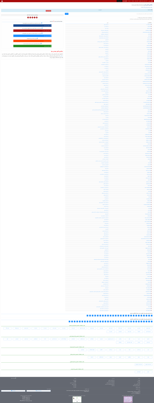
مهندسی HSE (7, 328)
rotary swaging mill (148, 221)
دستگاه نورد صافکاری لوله (105, 200)
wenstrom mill (148, 303)
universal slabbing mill (147, 295)
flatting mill (149, 98)
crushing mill (149, 87)
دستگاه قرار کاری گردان (105, 221)
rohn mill (149, 210)
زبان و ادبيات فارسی (54, 338)
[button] (143, 1)
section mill (149, 233)
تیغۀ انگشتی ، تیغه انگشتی (105, 94)
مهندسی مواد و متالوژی (82, 328)
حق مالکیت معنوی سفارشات (136, 385)
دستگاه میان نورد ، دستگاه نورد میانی (104, 128)
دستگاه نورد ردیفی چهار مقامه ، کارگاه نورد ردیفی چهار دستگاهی (101, 102)
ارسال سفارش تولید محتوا (47, 36)
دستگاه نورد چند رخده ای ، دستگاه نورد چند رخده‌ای (102, 268)
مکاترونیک (139, 331)
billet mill (149, 43)
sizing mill (149, 252)
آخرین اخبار (74, 380)
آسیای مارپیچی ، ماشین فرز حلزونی (104, 261)
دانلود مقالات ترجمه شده (111, 381)
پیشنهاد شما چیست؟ (48, 10)
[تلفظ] (151, 9)
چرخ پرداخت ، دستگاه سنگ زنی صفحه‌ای (103, 142)
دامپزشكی (111, 357)
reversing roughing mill (147, 204)
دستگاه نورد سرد (106, 66)
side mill (149, 246)
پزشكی (148, 357)
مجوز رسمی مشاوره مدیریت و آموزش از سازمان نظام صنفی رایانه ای (77, 395)
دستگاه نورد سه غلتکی (105, 280)
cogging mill (149, 58)
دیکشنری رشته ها (119, 1)
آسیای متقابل (106, 168)
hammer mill (149, 113)
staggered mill (148, 263)
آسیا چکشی (106, 39)
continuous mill (148, 77)
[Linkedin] (28, 17)
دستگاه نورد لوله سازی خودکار (105, 32)
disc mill (149, 89)
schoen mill (149, 231)
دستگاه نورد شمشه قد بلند (105, 119)
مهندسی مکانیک (120, 328)
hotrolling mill (149, 125)
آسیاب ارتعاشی (106, 299)
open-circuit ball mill (147, 166)
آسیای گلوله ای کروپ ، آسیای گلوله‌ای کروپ (103, 138)
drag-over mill (148, 91)
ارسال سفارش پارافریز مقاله (47, 41)
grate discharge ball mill (147, 106)
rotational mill (148, 223)
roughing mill (149, 225)
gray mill (149, 109)
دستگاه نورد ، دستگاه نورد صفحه (104, 215)
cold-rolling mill (148, 68)
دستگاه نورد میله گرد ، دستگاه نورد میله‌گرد (103, 36)
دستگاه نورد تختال (106, 255)
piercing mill (149, 174)
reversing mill (149, 202)
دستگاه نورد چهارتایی (106, 195)
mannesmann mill (148, 153)
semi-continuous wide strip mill (146, 238)
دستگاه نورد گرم (106, 121)
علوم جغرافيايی (35, 338)
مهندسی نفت (45, 328)
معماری (148, 371)
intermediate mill (148, 128)
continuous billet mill (147, 75)
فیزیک (129, 349)
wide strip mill (148, 305)
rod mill (149, 208)
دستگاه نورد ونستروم (106, 303)
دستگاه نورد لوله (106, 179)
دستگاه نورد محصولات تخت (105, 98)
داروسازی (120, 357)
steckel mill (149, 265)
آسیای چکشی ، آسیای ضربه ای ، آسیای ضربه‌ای (103, 126)
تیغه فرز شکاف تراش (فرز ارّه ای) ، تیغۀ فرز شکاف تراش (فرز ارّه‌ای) (101, 259)
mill (150, 161)
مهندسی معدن (63, 328)
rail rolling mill (148, 198)
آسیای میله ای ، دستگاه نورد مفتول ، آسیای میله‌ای (102, 208)
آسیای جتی (107, 132)
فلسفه (45, 338)
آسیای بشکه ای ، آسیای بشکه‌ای (104, 285)
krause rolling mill (148, 136)
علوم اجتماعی (73, 338)
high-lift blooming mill (147, 119)
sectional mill (149, 234)
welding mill (149, 301)
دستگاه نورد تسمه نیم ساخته (105, 244)
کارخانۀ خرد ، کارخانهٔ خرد (105, 159)
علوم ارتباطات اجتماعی (63, 338)
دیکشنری (61, 56)
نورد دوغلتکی (106, 287)
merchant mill (148, 157)
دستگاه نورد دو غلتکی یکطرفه (105, 193)
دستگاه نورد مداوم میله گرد (105, 73)
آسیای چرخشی (106, 223)
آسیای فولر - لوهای (106, 104)
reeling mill (149, 200)
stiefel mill (149, 267)
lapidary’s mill (148, 140)
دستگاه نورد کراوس (106, 136)
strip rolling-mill (148, 272)
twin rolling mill (148, 287)
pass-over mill (148, 170)
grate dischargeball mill (147, 108)
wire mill (149, 306)
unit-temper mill (148, 291)
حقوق (129, 338)
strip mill (149, 270)
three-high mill (148, 280)
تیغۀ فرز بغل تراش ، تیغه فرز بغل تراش (104, 246)
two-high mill (149, 289)
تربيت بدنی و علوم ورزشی (110, 338)
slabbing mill (149, 255)
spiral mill (149, 261)
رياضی (120, 349)
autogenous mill (148, 30)
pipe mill (149, 180)
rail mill (149, 197)
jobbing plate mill (148, 134)
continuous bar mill (148, 74)
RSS (74, 381)
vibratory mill (148, 299)
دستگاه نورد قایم (106, 297)
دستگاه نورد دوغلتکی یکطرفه (105, 170)
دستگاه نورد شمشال (106, 43)
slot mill (149, 259)
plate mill (149, 185)
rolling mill (149, 216)
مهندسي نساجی (54, 328)
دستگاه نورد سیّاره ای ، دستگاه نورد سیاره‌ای (103, 181)
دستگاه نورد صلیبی (106, 263)
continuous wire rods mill (147, 83)
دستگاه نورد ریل (106, 197)
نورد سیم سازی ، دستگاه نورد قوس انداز (104, 151)
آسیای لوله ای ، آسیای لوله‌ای (105, 282)
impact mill (149, 127)
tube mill (149, 282)
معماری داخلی (138, 371)
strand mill (149, 269)
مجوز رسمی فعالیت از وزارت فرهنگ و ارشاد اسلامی (128, 395)
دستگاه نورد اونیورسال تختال (105, 295)
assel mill (149, 26)
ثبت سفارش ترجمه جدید (47, 25)
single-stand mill (148, 248)
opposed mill (149, 168)
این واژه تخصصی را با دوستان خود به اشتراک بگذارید (32, 14)
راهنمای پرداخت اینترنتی (73, 383)
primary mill (149, 189)
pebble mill (149, 172)
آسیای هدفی (106, 276)
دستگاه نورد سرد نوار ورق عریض (104, 64)
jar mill (149, 130)
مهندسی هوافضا (17, 328)
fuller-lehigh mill (148, 104)
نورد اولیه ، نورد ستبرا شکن (105, 164)
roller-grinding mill (148, 214)
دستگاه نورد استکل (106, 265)
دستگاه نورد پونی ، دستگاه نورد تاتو (104, 187)
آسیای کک (107, 60)
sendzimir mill (148, 240)
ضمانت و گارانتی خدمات (137, 384)
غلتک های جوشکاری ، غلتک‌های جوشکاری (103, 301)
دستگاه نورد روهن (106, 210)
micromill (149, 159)
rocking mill (149, 206)
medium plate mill (148, 155)
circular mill (149, 55)
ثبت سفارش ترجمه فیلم (47, 46)
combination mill (148, 70)
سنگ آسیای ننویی (106, 206)
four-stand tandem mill (147, 102)
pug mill (149, 191)
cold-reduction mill (148, 66)
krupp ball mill (148, 138)
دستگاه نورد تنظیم (106, 251)
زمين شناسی (110, 349)
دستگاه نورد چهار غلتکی (105, 100)
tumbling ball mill (148, 284)
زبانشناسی (139, 342)
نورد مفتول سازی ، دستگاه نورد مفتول (104, 308)
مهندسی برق (139, 328)
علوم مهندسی (120, 331)
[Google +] (30, 17)
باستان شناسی (148, 342)
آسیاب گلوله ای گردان (105, 284)
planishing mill (148, 183)
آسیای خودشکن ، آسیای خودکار (104, 30)
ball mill (149, 34)
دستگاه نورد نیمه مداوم (105, 236)
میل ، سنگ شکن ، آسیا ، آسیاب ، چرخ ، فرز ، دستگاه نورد (102, 161)
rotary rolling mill (148, 219)
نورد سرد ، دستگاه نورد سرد (105, 62)
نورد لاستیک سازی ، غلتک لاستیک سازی (103, 227)
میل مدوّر (107, 55)
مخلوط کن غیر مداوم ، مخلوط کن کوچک (103, 37)
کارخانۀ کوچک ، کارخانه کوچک (104, 162)
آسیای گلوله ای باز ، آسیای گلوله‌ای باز (104, 166)
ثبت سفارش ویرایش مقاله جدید (46, 30)
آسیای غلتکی (106, 87)
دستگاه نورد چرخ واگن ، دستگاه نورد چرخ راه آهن (102, 41)
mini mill (149, 163)
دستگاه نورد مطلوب (106, 24)
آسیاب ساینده (106, 28)
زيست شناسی (138, 349)
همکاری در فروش (74, 384)
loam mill (149, 149)
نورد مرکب (107, 70)
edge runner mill (148, 92)
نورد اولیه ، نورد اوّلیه (106, 189)
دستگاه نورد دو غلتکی (105, 289)
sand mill (149, 229)
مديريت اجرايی (26, 338)
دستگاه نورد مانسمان (106, 153)
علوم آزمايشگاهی (101, 357)
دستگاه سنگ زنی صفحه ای (105, 140)
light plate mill (148, 147)
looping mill (149, 151)
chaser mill (149, 49)
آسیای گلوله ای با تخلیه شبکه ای (104, 106)
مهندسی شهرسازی (26, 328)
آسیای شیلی (106, 49)
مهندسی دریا (110, 331)
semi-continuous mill (147, 236)
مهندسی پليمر (73, 328)
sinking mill (149, 250)
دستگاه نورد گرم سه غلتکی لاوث (104, 145)
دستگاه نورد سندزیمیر (105, 240)
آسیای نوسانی (106, 130)
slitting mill (149, 257)
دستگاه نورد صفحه (106, 134)
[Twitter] (32, 17)
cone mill (149, 72)
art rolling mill (148, 24)
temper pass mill (148, 278)
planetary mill (148, 181)
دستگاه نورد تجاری (106, 157)
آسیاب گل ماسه (106, 149)
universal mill (149, 293)
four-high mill (149, 100)
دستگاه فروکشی (106, 250)
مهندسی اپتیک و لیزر (148, 331)
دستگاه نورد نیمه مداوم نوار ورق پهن (104, 238)
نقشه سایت (74, 387)
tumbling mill (149, 286)
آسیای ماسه (106, 229)
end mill (149, 94)
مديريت (139, 338)
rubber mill (149, 227)
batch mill (149, 38)
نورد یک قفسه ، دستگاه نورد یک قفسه (104, 248)
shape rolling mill (148, 242)
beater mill (149, 39)
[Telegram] (37, 17)
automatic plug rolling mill (147, 32)
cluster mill (149, 56)
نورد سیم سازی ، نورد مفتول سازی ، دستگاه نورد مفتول (102, 306)
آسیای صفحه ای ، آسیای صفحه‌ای (104, 89)
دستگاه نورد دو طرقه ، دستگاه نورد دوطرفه (103, 202)
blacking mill (149, 45)
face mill (149, 96)
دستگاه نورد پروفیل (106, 232)
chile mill (149, 51)
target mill (149, 276)
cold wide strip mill (148, 64)
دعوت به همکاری (138, 387)
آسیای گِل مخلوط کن (105, 191)
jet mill (149, 132)
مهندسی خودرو (129, 331)
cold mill (149, 62)
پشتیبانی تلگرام (13, 390)
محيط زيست (35, 328)
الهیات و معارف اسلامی (129, 342)
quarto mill (149, 195)
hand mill (149, 117)
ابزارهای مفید (74, 385)
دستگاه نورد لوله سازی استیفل (105, 267)
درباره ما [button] (129, 1)
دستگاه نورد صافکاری (106, 183)
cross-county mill (148, 85)
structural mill (148, 274)
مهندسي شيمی (101, 328)
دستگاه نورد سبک (106, 178)
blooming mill (149, 47)
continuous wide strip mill (147, 81)
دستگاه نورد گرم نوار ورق (105, 123)
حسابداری (148, 338)
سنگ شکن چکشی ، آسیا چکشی (104, 113)
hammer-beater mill (148, 115)
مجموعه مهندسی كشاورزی (148, 364)
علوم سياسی (17, 338)
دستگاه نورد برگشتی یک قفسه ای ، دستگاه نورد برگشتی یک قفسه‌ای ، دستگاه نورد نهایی (99, 291)
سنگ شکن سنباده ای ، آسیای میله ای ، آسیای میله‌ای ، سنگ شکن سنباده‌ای (100, 212)
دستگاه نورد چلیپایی (106, 85)
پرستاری (139, 357)
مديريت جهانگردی (82, 338)
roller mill (149, 212)
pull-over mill (149, 193)
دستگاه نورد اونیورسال (105, 293)
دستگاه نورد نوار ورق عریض (105, 304)
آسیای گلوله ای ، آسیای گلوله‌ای (104, 34)
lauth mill (149, 144)
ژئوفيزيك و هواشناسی (92, 349)
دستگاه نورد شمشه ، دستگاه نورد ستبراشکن (103, 47)
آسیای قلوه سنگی (106, 172)
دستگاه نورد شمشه (106, 225)
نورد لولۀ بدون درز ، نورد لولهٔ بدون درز (104, 174)
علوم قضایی (120, 342)
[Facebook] (34, 17)
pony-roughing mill (148, 187)
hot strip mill (149, 123)
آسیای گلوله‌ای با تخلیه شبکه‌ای (104, 108)
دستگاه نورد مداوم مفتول (105, 83)
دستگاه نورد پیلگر (106, 176)
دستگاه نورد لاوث (106, 144)
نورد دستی (107, 117)
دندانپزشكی (92, 357)
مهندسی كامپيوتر (148, 328)
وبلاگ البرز (139, 383)
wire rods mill (148, 308)
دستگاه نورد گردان (106, 219)
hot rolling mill (148, 121)
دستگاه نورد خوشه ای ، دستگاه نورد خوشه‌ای (103, 56)
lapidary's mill (148, 142)
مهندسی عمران (129, 328)
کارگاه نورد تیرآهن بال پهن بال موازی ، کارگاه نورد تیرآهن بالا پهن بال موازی (100, 109)
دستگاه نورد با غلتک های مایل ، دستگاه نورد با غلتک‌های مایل (101, 217)
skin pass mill (148, 253)
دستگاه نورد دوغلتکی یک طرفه (105, 90)
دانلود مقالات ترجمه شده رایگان (110, 383)
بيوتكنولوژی (129, 357)
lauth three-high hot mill (147, 145)
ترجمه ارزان (113, 385)
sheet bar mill (148, 244)
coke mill (149, 60)
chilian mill (149, 53)
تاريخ (7, 338)
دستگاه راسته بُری (106, 257)
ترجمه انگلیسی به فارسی (111, 380)
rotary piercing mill (148, 217)
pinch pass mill (148, 178)
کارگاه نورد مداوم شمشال (105, 75)
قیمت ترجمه (136, 1)
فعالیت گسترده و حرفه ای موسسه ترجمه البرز (25, 395)
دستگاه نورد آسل (106, 26)
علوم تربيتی (101, 338)
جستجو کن (66, 13)
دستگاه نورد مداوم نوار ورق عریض (104, 81)
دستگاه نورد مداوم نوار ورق (105, 79)
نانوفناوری (101, 349)
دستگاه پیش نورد (106, 58)
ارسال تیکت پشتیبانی (39, 390)
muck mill (149, 164)
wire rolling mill (148, 310)
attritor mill (149, 28)
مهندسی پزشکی (92, 328)
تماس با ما (138, 381)
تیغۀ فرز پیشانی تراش (105, 96)
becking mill (149, 41)
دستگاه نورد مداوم (106, 77)
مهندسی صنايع (110, 328)
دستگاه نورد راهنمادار (106, 111)
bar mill (149, 36)
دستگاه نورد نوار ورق (106, 270)
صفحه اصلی (150, 1)
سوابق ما (139, 380)
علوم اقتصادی (91, 338)
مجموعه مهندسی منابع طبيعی (139, 364)
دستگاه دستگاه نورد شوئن (105, 231)
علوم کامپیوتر (82, 349)
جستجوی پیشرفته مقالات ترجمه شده (109, 384)
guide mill (149, 111)
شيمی (148, 349)
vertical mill (149, 297)
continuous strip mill (147, 79)
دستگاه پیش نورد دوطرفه (105, 204)
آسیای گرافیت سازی (106, 45)
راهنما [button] (133, 1)
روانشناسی (120, 338)
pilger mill (149, 176)
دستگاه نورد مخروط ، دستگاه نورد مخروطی (103, 72)
